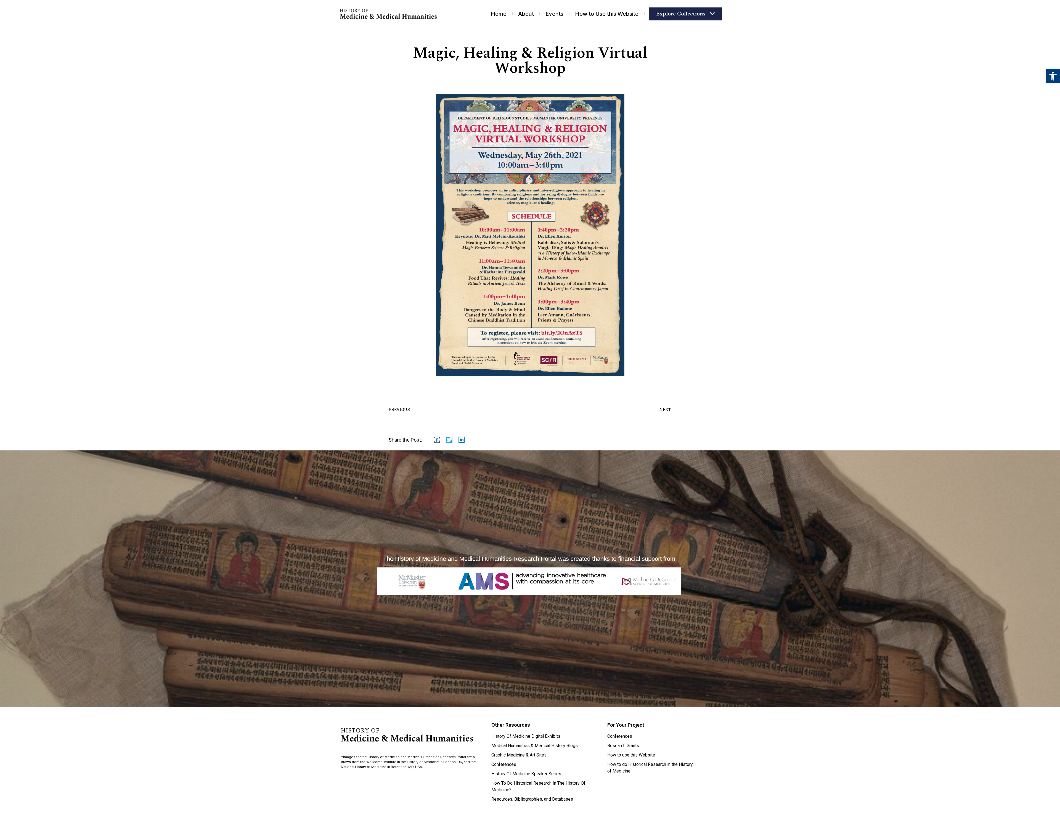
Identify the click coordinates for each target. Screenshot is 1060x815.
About (526, 13)
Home (499, 13)
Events (554, 13)
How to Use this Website (606, 13)
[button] (1053, 76)
